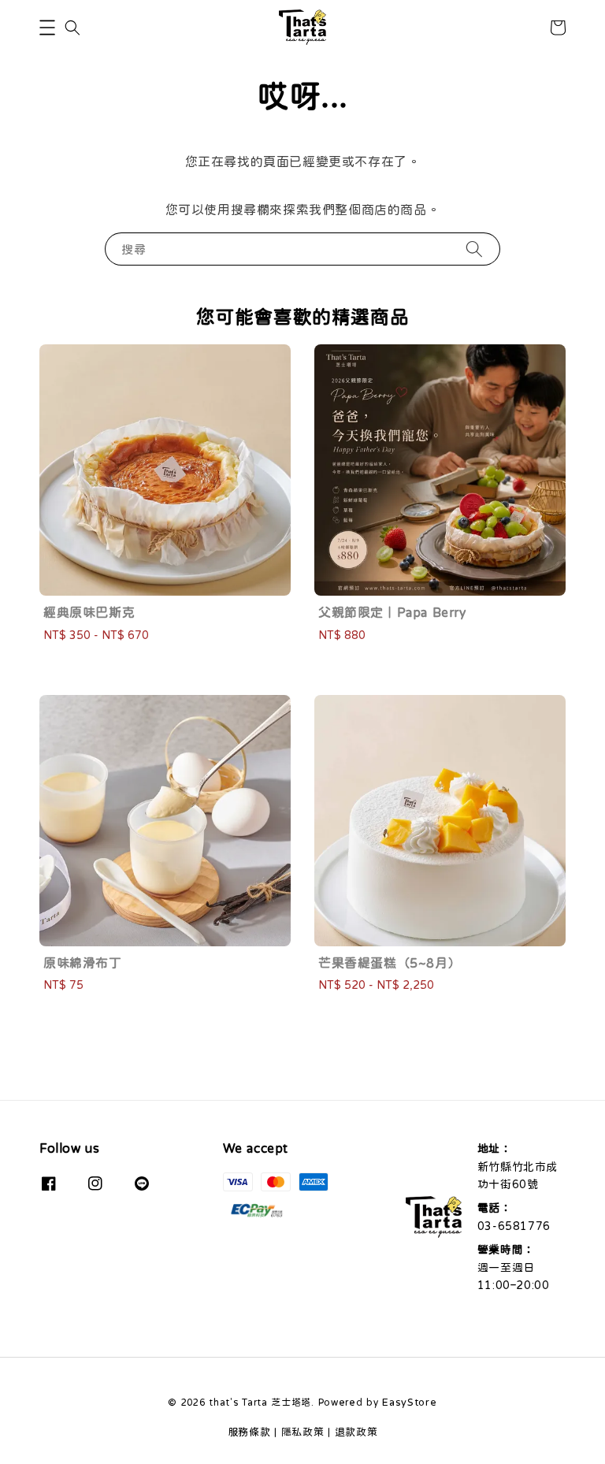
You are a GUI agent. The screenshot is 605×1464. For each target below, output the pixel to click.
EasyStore (409, 1401)
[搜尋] (474, 248)
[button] (47, 27)
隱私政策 (303, 1431)
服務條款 (249, 1431)
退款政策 (356, 1431)
